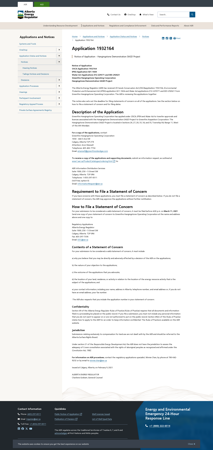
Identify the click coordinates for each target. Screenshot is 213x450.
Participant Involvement (30, 98)
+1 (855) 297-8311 (38, 424)
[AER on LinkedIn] (19, 429)
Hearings (23, 92)
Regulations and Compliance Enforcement (127, 25)
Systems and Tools (27, 44)
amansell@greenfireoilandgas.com (93, 151)
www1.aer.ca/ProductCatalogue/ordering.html (93, 161)
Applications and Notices (93, 25)
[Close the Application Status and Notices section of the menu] (59, 55)
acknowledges (61, 433)
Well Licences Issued (101, 414)
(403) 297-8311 (34, 414)
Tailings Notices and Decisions (36, 74)
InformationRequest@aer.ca (90, 183)
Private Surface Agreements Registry (35, 110)
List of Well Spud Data (102, 419)
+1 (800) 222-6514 (159, 425)
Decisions (25, 80)
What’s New (148, 14)
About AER (188, 25)
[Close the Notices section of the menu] (59, 61)
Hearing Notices (30, 68)
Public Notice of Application (68, 414)
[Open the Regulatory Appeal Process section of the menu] (59, 103)
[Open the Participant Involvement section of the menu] (59, 97)
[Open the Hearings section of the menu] (59, 91)
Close (190, 444)
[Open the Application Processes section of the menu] (59, 85)
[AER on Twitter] (26, 429)
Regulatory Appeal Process (31, 104)
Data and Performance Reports (165, 25)
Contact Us (115, 14)
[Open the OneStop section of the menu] (59, 49)
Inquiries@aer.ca (33, 419)
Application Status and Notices (32, 56)
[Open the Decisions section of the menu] (59, 79)
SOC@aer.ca (83, 239)
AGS (43, 5)
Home (75, 36)
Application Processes (29, 86)
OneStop (132, 14)
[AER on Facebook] (22, 429)
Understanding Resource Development (60, 25)
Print (178, 38)
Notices (24, 62)
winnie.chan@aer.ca (98, 360)
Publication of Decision (66, 419)
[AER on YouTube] (30, 429)
